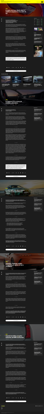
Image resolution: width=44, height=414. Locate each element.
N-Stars (2, 408)
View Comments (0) (16, 249)
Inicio (1, 407)
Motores (6, 8)
